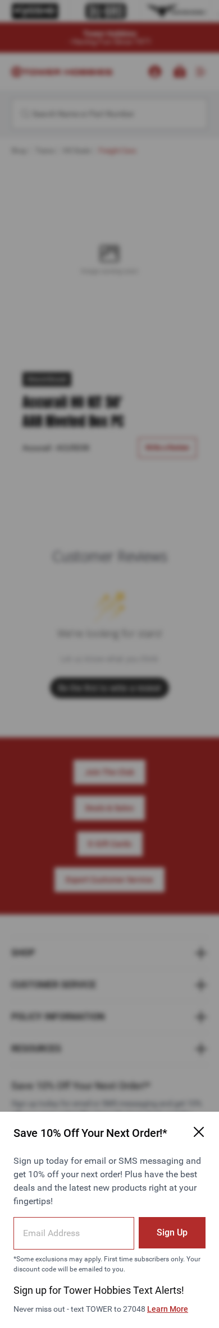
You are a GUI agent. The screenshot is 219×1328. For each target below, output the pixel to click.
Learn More (167, 1308)
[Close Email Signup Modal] (199, 1132)
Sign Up (172, 1232)
